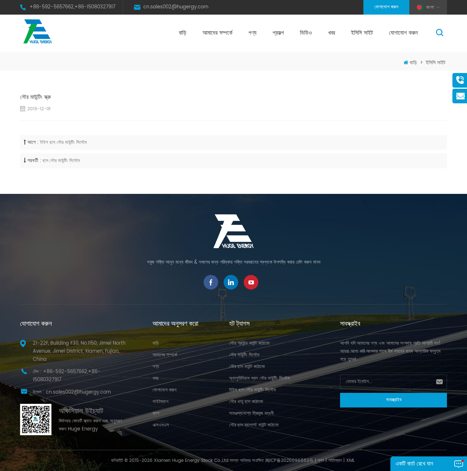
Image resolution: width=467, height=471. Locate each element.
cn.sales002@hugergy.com (175, 7)
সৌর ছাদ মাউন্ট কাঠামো (247, 367)
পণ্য (252, 33)
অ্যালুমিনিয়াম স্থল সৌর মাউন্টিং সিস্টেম (259, 378)
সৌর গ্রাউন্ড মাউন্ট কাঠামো (249, 343)
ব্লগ (156, 413)
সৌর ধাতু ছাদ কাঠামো (246, 402)
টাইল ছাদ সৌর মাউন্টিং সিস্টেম (63, 142)
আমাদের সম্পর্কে (217, 33)
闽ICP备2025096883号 (289, 460)
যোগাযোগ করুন (386, 7)
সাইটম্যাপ (160, 402)
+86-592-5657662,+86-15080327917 (72, 7)
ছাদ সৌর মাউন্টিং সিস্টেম (61, 161)
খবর (331, 33)
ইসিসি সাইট (362, 33)
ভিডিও (306, 33)
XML (350, 460)
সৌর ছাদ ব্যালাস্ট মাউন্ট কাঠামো (254, 425)
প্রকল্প (278, 33)
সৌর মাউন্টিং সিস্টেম (244, 355)
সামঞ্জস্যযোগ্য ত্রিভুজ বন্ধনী (251, 413)
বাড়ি (182, 33)
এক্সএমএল (161, 425)
